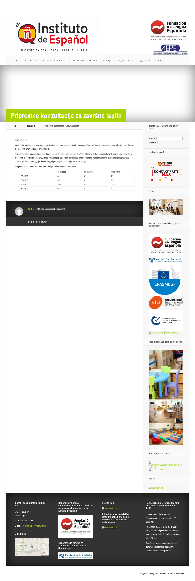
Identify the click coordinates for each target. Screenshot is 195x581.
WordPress (183, 573)
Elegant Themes (158, 573)
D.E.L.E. (91, 60)
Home (15, 126)
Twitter (63, 222)
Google (52, 222)
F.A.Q (119, 60)
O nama (20, 60)
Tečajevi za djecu (75, 60)
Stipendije (106, 60)
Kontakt (158, 60)
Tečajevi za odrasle (51, 60)
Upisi (32, 60)
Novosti (31, 126)
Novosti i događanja (138, 60)
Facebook (57, 222)
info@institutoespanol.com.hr (33, 525)
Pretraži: (152, 138)
